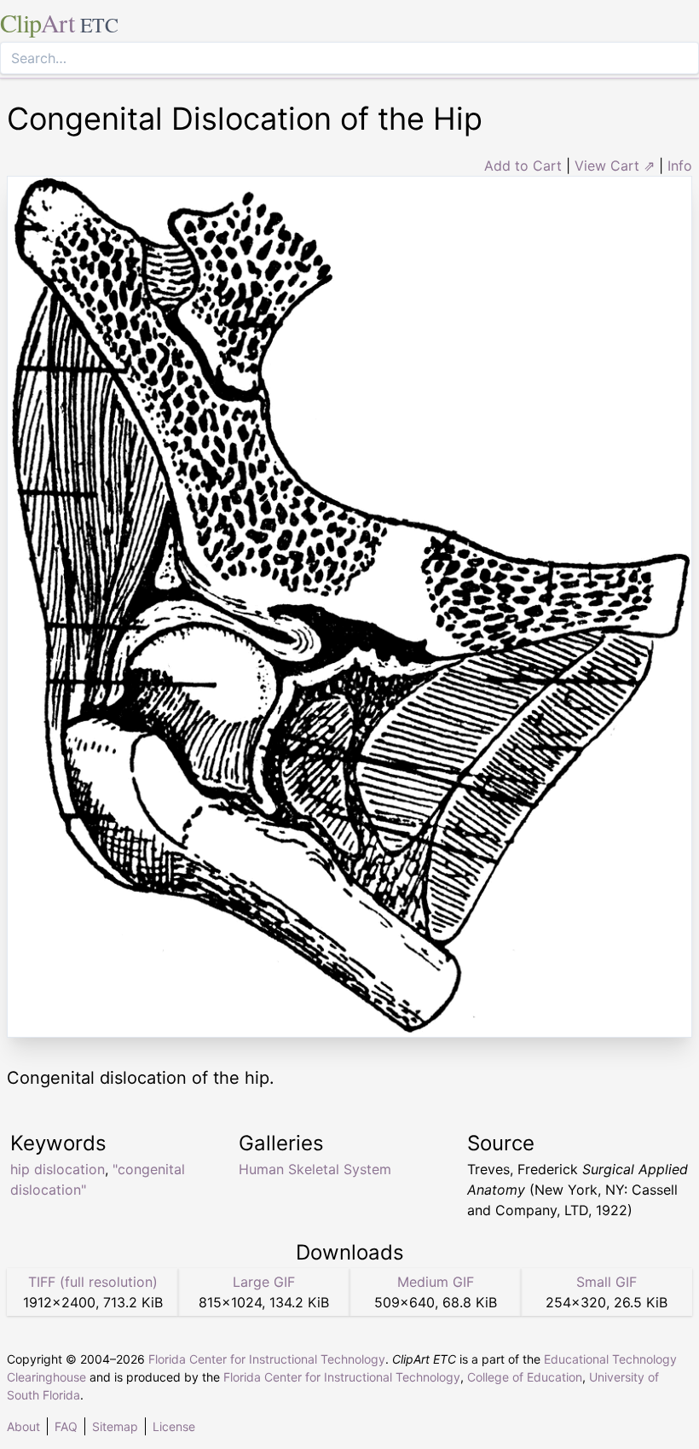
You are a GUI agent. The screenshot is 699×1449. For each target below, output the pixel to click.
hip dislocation (57, 1169)
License (174, 1426)
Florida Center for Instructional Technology (266, 1359)
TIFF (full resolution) (93, 1281)
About (23, 1426)
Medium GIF (435, 1281)
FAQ (66, 1426)
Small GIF (606, 1281)
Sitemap (115, 1426)
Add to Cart (523, 165)
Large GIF (264, 1281)
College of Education (524, 1377)
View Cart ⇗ (615, 165)
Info (679, 165)
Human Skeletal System (315, 1169)
